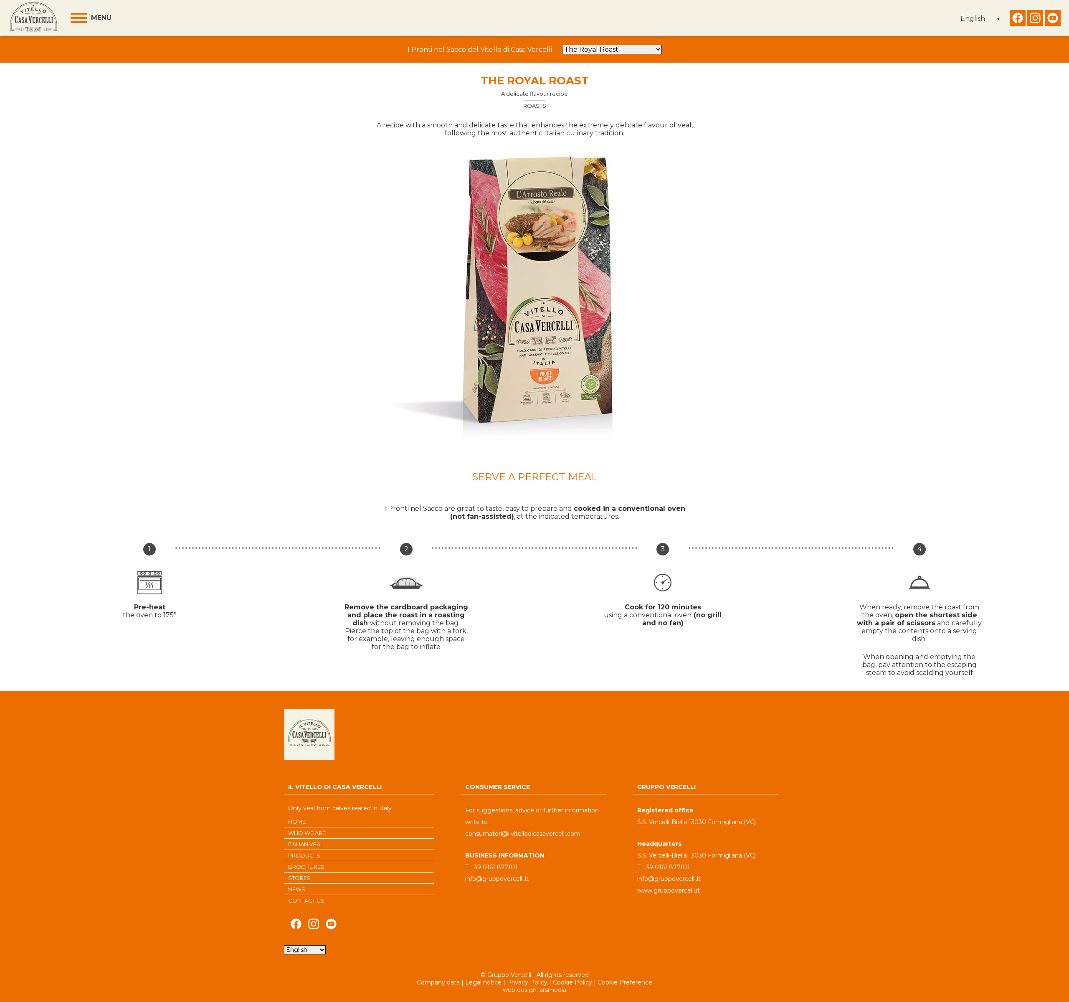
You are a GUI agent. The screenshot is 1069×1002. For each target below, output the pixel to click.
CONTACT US (306, 900)
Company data (438, 982)
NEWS (296, 889)
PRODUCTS (304, 855)
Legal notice (483, 982)
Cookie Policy (572, 982)
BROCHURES (306, 866)
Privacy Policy (527, 982)
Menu (101, 18)
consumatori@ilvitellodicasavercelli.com (522, 833)
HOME (297, 821)
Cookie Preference (625, 982)
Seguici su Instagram (1035, 20)
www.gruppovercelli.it (668, 890)
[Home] (33, 17)
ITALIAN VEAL (305, 844)
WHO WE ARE (307, 833)
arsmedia (553, 990)
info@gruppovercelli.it (497, 879)
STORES (299, 878)
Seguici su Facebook (1018, 20)
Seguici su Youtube (1053, 20)
